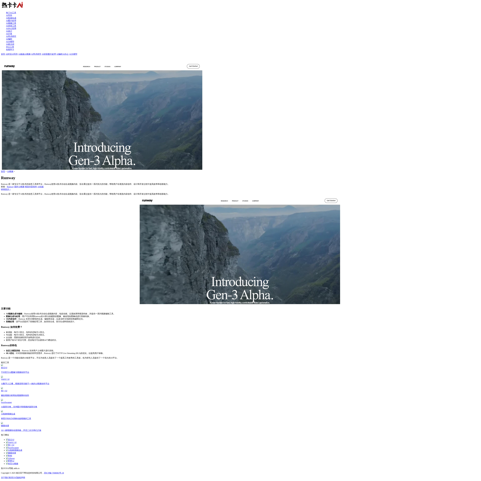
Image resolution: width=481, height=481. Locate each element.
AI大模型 (10, 42)
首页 (3, 54)
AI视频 (27, 54)
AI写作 (9, 15)
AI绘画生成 (11, 18)
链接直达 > (6, 189)
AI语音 (45, 54)
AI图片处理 (11, 21)
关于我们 (5, 477)
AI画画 (21, 54)
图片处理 (52, 54)
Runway (10, 187)
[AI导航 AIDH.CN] (12, 8)
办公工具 (10, 47)
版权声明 (21, 477)
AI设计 (9, 31)
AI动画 (40, 187)
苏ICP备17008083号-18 (54, 473)
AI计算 (9, 34)
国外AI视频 (19, 187)
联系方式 (13, 477)
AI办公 (66, 54)
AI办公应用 (11, 28)
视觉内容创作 (31, 187)
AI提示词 (10, 44)
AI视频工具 (11, 23)
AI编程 (9, 39)
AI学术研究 (11, 36)
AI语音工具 (11, 26)
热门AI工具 (11, 13)
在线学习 (10, 49)
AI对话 (9, 54)
